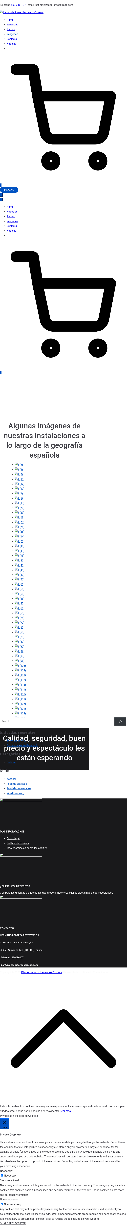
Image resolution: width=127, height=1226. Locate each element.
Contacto (12, 39)
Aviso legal (13, 838)
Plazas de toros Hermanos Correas (41, 972)
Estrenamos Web (16, 740)
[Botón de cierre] (1, 199)
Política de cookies (18, 843)
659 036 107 (18, 4)
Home (10, 19)
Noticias (11, 43)
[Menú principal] (1, 195)
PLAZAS (9, 189)
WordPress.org (15, 793)
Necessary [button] (6, 1171)
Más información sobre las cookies (27, 848)
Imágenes (12, 34)
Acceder (11, 779)
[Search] (120, 721)
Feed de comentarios (19, 788)
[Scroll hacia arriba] (63, 1101)
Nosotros (12, 24)
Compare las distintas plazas (17, 892)
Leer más (65, 1111)
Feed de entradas (17, 783)
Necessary (10, 1175)
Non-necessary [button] (9, 1199)
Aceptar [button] (54, 1111)
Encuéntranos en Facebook (22, 745)
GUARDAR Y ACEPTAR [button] (13, 1223)
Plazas (11, 29)
